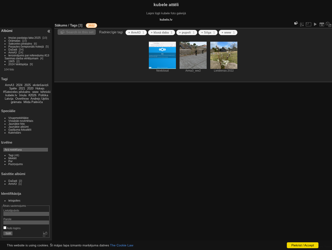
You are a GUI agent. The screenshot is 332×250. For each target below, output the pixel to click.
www (35, 92)
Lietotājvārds (11, 210)
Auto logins (13, 228)
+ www (228, 32)
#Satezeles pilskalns (16, 92)
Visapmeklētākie (18, 117)
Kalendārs (14, 132)
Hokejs (39, 88)
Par (10, 161)
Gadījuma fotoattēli (19, 129)
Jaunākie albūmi (18, 126)
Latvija (9, 98)
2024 (19, 85)
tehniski (45, 92)
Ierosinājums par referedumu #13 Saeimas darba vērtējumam (27, 57)
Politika (43, 95)
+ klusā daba (161, 32)
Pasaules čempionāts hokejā (26, 46)
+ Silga (208, 32)
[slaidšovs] (315, 24)
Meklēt (12, 158)
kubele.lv (11, 95)
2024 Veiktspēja (18, 64)
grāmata (16, 102)
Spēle (13, 88)
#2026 (32, 95)
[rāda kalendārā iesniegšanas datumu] (322, 24)
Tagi (11, 155)
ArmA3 (12, 52)
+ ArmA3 (136, 32)
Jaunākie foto (16, 123)
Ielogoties (14, 200)
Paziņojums (15, 164)
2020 (30, 88)
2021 (22, 88)
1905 (11, 61)
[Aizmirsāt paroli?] (45, 234)
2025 (27, 85)
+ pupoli (186, 32)
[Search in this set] (296, 23)
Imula (22, 95)
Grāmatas (14, 40)
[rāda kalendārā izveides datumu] (329, 24)
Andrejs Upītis (39, 98)
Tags (73, 25)
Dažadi (12, 49)
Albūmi (6, 31)
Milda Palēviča (33, 102)
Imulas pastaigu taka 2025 (24, 37)
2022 (91, 25)
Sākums (61, 25)
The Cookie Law (121, 245)
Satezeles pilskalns (20, 43)
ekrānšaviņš (41, 85)
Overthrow (22, 98)
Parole (7, 219)
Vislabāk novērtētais (20, 120)
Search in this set (80, 32)
